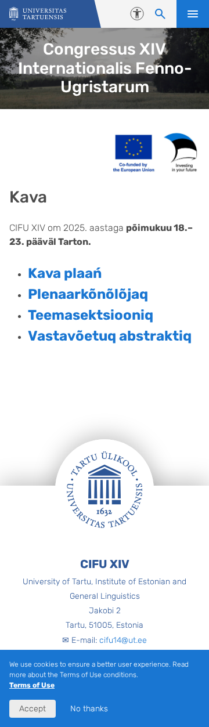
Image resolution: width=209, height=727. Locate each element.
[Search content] (160, 14)
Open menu (192, 14)
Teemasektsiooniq (90, 315)
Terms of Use (32, 685)
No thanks (89, 709)
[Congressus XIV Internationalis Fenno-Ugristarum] (37, 14)
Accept (32, 709)
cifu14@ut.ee (123, 640)
